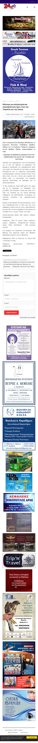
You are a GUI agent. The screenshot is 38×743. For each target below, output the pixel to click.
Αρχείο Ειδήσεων (13, 732)
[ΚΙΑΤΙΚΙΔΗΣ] (19, 462)
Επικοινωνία (24, 732)
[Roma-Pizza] (19, 23)
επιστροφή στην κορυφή (27, 317)
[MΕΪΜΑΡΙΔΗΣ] (19, 42)
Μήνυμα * (7, 278)
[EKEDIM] (19, 35)
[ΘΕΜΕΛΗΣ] (19, 383)
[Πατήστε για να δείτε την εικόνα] (19, 129)
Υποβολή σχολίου (11, 312)
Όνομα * (6, 295)
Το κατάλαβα (32, 737)
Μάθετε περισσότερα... (6, 739)
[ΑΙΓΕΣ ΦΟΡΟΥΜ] (19, 580)
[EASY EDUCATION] (19, 522)
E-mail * (6, 303)
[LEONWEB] (19, 482)
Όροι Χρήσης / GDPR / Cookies (13, 730)
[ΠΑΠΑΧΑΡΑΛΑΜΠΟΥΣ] (19, 343)
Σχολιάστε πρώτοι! (29, 116)
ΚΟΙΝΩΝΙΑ (13, 255)
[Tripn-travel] (19, 560)
